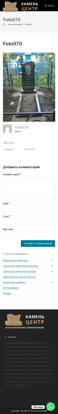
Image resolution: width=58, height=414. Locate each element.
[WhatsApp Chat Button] (50, 406)
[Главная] (4, 24)
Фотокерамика (11, 287)
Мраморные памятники (15, 260)
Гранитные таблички (14, 282)
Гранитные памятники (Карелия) (20, 265)
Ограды (7, 293)
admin (18, 131)
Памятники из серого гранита (19, 276)
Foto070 (28, 24)
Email (7, 216)
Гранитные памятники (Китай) (19, 271)
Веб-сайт (8, 229)
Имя (6, 203)
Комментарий (12, 174)
